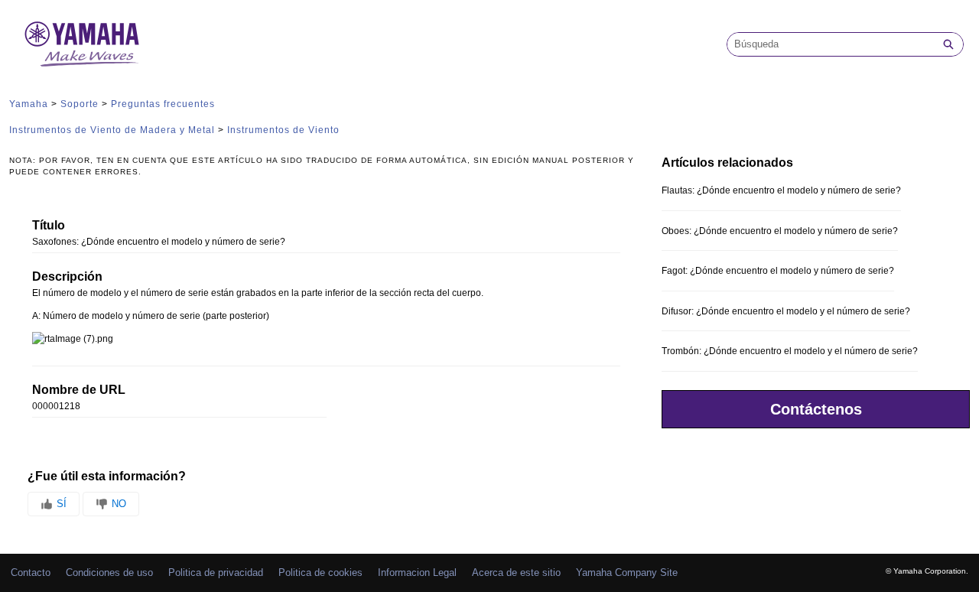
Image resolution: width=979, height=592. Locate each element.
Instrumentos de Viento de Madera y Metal (112, 130)
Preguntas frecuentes (163, 104)
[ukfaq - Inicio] (81, 44)
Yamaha (28, 104)
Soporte (79, 104)
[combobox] (830, 44)
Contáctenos (816, 409)
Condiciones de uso (109, 572)
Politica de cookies (320, 572)
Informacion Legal (417, 572)
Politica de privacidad (215, 572)
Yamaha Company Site (627, 572)
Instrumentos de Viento (283, 130)
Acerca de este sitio (516, 572)
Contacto (30, 572)
